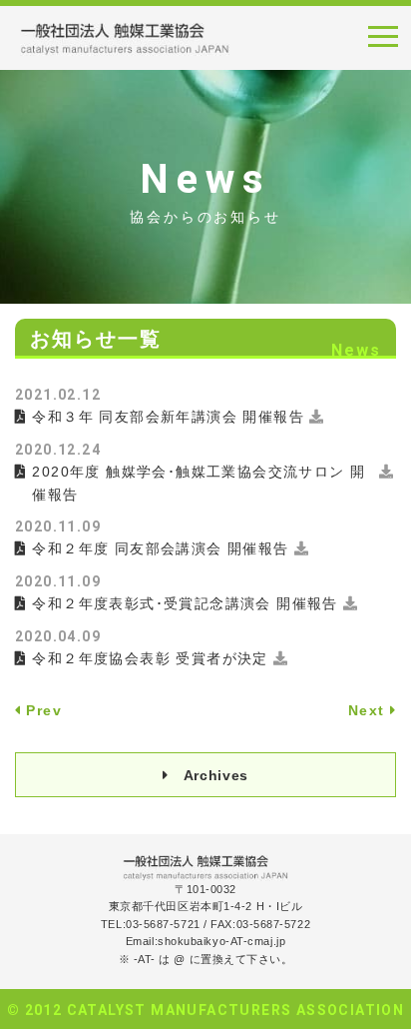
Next (366, 710)
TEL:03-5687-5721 (151, 924)
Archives (216, 775)
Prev (44, 710)
